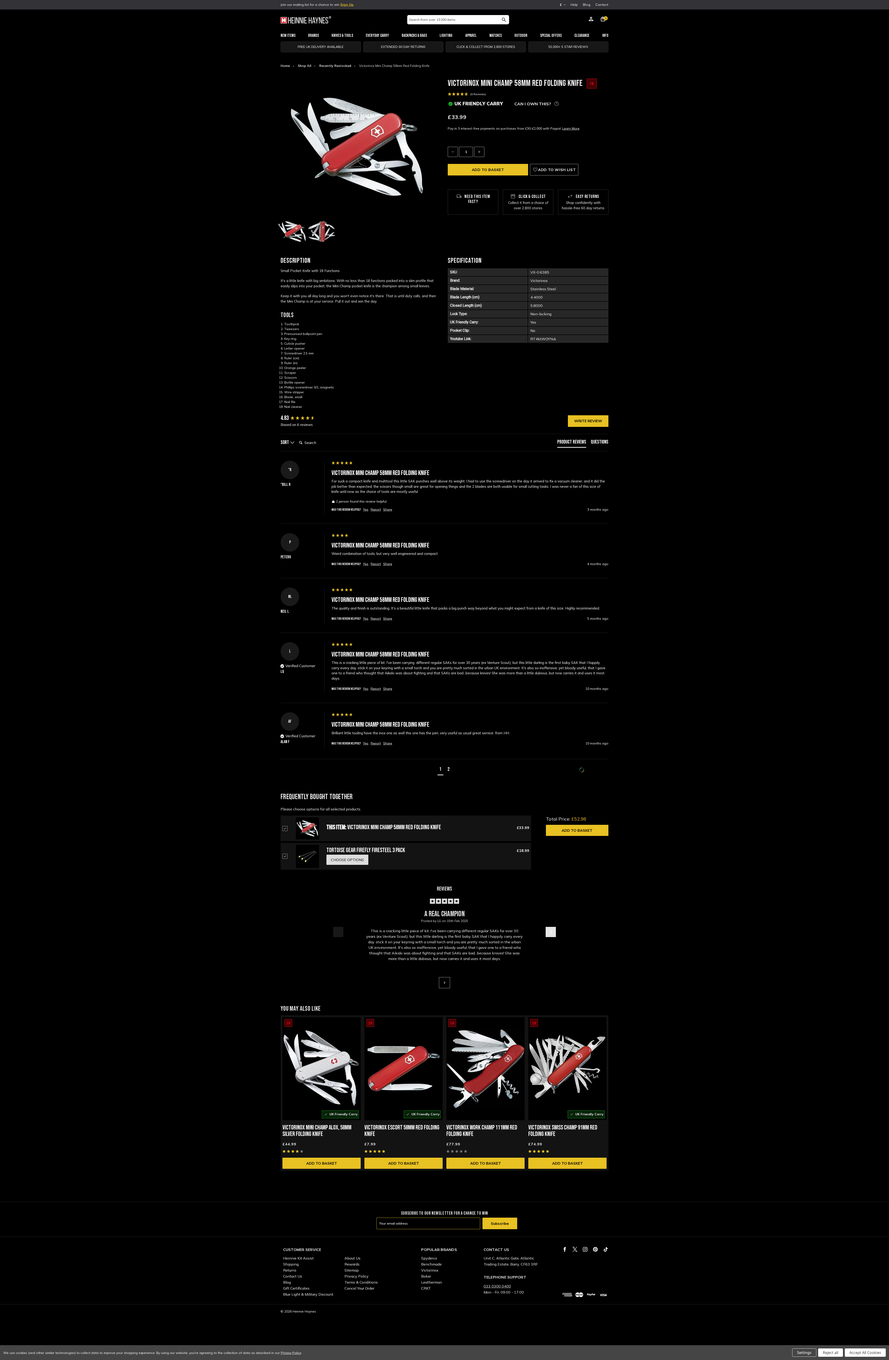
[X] (575, 1249)
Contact (601, 5)
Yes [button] (365, 509)
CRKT (426, 1288)
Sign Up (347, 5)
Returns (289, 1270)
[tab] (571, 443)
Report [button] (376, 509)
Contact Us (292, 1276)
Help (574, 5)
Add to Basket (577, 830)
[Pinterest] (595, 1249)
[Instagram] (585, 1249)
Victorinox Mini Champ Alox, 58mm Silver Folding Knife (316, 1131)
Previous (338, 932)
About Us (352, 1258)
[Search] (504, 19)
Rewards (352, 1264)
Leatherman (431, 1282)
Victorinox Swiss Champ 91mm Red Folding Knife (562, 1131)
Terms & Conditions (361, 1282)
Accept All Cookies (865, 1352)
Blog (586, 5)
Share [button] (387, 509)
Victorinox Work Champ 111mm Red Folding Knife (481, 1131)
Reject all (830, 1352)
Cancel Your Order (359, 1288)
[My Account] (591, 19)
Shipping (291, 1264)
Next (551, 932)
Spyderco (429, 1258)
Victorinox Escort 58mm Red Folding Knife (401, 1131)
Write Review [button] (588, 421)
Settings (804, 1352)
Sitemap (351, 1270)
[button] (440, 770)
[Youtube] (605, 1249)
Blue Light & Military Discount (308, 1294)
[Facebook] (564, 1249)
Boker (426, 1276)
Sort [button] (285, 442)
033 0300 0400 (497, 1286)
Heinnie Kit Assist (298, 1258)
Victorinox (429, 1270)
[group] (305, 418)
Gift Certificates (296, 1288)
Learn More (570, 128)
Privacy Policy (356, 1276)
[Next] (444, 982)
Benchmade (431, 1264)
